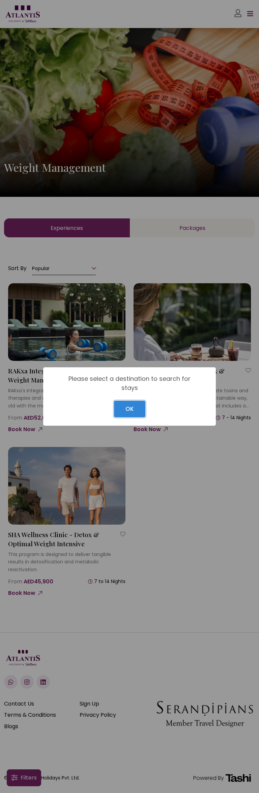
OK (129, 409)
